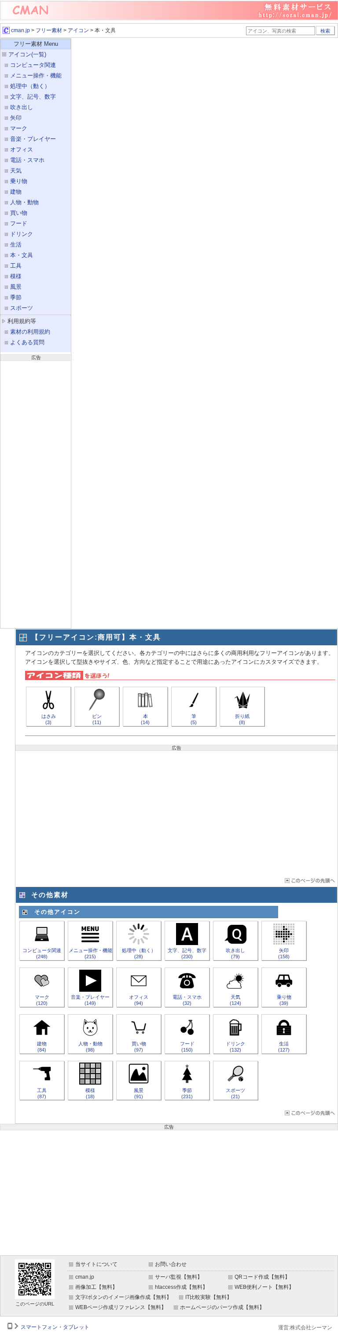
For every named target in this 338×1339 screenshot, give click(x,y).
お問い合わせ (171, 1264)
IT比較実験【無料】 (208, 1297)
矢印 (16, 117)
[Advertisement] (35, 493)
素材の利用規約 (30, 331)
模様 (16, 276)
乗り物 (18, 181)
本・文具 (21, 255)
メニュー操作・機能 (36, 75)
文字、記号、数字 (33, 96)
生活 (16, 244)
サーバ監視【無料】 (178, 1277)
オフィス (21, 149)
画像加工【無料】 (96, 1287)
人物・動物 (24, 202)
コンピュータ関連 (33, 65)
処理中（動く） (30, 86)
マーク (18, 128)
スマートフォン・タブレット (55, 1327)
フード (18, 223)
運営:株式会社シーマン (305, 1327)
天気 (16, 170)
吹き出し (21, 107)
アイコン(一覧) (27, 54)
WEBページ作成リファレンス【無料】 (120, 1307)
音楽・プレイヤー (33, 139)
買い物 (18, 213)
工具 (16, 265)
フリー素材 (49, 30)
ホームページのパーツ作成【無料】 (222, 1307)
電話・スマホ (27, 160)
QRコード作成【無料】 (262, 1277)
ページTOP (309, 881)
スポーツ (21, 308)
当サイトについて (96, 1264)
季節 (16, 297)
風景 (16, 286)
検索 (325, 30)
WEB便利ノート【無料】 (264, 1287)
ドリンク (21, 234)
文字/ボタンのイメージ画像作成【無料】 (123, 1297)
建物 (16, 191)
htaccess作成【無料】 (181, 1287)
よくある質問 (27, 342)
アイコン (78, 30)
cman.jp (20, 30)
